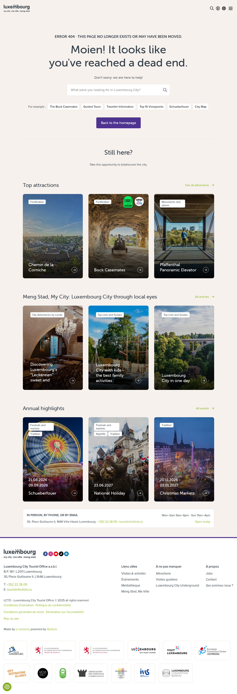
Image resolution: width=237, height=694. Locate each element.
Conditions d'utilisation (19, 605)
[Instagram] (50, 553)
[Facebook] (45, 553)
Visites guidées (166, 579)
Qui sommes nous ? (219, 585)
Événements (130, 579)
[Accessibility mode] (218, 8)
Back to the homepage (118, 123)
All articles (202, 296)
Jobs (209, 573)
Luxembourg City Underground (177, 585)
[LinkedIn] (66, 553)
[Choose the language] (224, 8)
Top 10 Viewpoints (151, 106)
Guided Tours (92, 106)
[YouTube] (56, 553)
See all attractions (197, 185)
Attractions (163, 573)
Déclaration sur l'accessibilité (65, 612)
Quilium (52, 629)
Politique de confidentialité (53, 605)
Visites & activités (133, 573)
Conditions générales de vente (24, 612)
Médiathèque (130, 585)
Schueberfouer (179, 106)
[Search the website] (212, 8)
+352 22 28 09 (107, 521)
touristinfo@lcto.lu (131, 521)
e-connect (22, 629)
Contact (211, 579)
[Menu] (230, 8)
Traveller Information (120, 106)
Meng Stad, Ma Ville (135, 591)
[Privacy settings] (7, 687)
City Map (200, 106)
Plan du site (11, 618)
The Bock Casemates (63, 106)
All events (203, 408)
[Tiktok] (61, 553)
